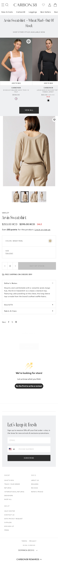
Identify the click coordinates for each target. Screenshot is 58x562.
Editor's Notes (10, 283)
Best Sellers (45, 12)
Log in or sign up (42, 229)
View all (29, 110)
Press (6, 530)
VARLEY (5, 213)
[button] (29, 559)
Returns (7, 488)
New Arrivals (7, 12)
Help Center (9, 511)
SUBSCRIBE (29, 458)
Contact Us (9, 515)
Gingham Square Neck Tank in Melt (16, 91)
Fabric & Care (10, 311)
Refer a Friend (37, 492)
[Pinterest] (16, 322)
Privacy (32, 541)
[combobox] (12, 449)
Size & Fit (8, 305)
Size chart (9, 253)
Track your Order (12, 484)
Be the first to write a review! (29, 386)
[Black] (48, 100)
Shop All (8, 499)
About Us (35, 480)
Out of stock (37, 266)
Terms (24, 541)
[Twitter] (12, 322)
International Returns (14, 492)
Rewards (34, 484)
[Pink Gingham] (16, 99)
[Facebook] (8, 322)
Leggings (33, 12)
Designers (8, 495)
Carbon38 (20, 12)
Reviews (34, 488)
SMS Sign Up (9, 526)
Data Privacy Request (13, 519)
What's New (9, 480)
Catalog (8, 522)
